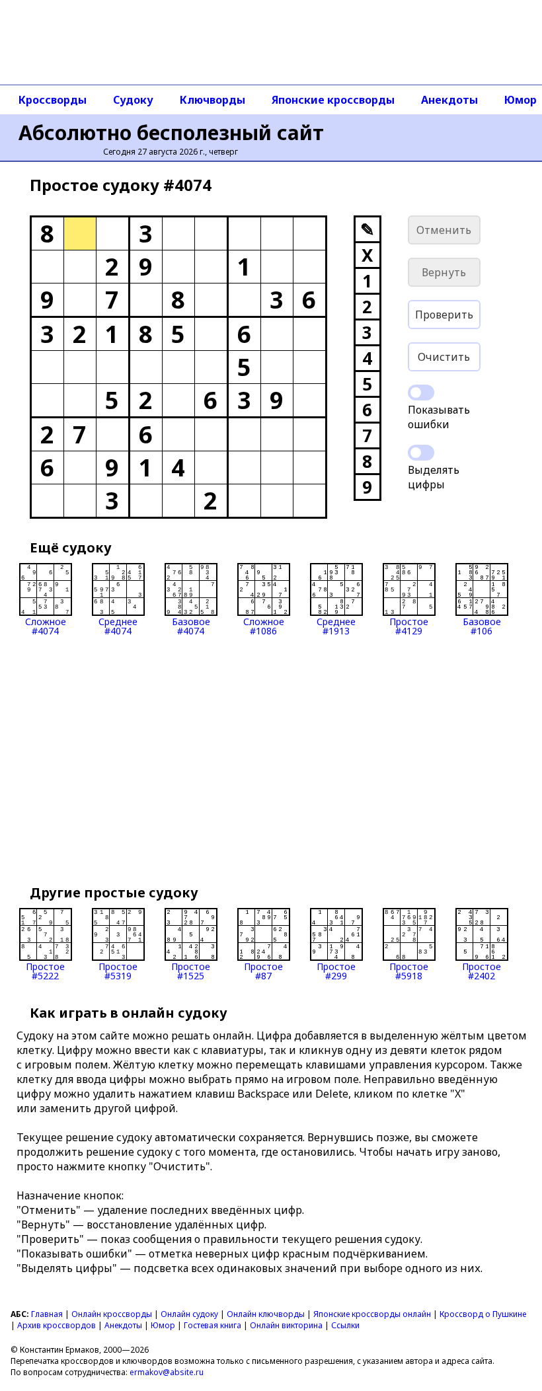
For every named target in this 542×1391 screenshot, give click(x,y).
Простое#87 (263, 970)
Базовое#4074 (191, 625)
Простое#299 (336, 970)
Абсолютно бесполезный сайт (171, 132)
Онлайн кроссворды (111, 1314)
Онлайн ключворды (266, 1314)
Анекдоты (449, 100)
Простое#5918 (408, 970)
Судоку (133, 100)
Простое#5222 (45, 970)
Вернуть (444, 272)
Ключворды (212, 100)
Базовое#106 (482, 625)
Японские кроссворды (333, 100)
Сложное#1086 (263, 625)
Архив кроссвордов (56, 1325)
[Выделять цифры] (421, 453)
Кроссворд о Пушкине (483, 1314)
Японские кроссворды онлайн (372, 1314)
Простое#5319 (117, 970)
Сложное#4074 (45, 625)
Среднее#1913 (336, 625)
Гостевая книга (212, 1325)
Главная (47, 1314)
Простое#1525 (190, 970)
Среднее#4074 (117, 625)
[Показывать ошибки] (421, 392)
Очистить (444, 357)
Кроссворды (53, 100)
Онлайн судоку (189, 1314)
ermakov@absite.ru (167, 1372)
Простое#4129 (408, 625)
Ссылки (345, 1325)
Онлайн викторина (286, 1325)
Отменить (443, 230)
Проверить (444, 314)
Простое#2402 (481, 970)
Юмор (163, 1325)
